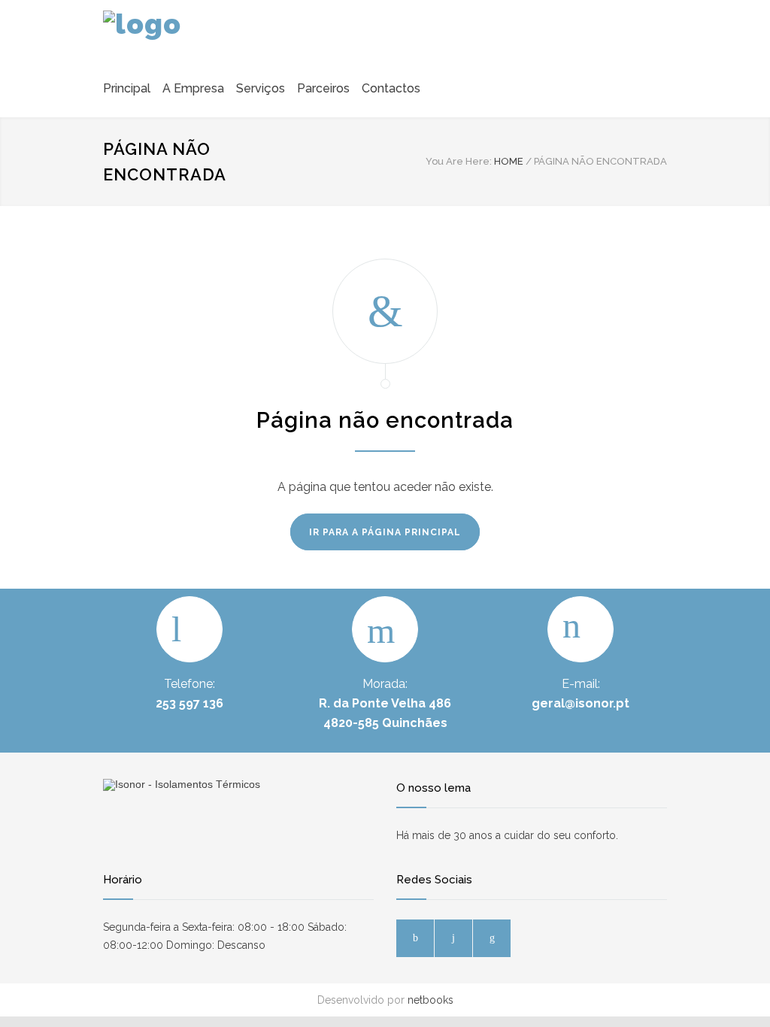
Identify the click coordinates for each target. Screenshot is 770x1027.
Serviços (260, 88)
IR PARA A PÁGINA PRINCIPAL (385, 532)
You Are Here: (459, 161)
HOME (508, 161)
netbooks (430, 1000)
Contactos (391, 88)
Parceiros (323, 88)
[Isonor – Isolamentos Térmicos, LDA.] (170, 33)
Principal (126, 88)
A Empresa (193, 88)
